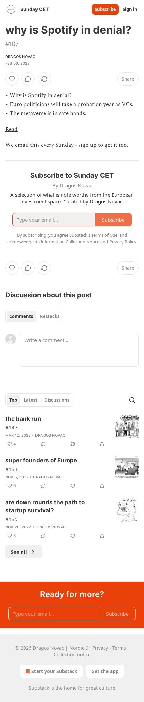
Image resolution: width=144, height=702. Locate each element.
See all (19, 551)
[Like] (12, 79)
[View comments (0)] (28, 79)
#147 (11, 427)
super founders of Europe (41, 460)
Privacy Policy (122, 242)
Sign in (130, 9)
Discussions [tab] (56, 400)
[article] (72, 431)
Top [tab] (13, 400)
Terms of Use (104, 235)
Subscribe (105, 9)
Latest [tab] (31, 400)
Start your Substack (54, 671)
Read (11, 129)
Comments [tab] (21, 316)
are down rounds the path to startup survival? (45, 506)
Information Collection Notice (70, 242)
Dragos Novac (20, 56)
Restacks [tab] (49, 316)
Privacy (100, 648)
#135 (11, 519)
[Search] (132, 400)
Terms (119, 648)
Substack (39, 688)
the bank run (23, 418)
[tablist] (34, 316)
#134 (11, 469)
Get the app (105, 671)
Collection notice (72, 654)
